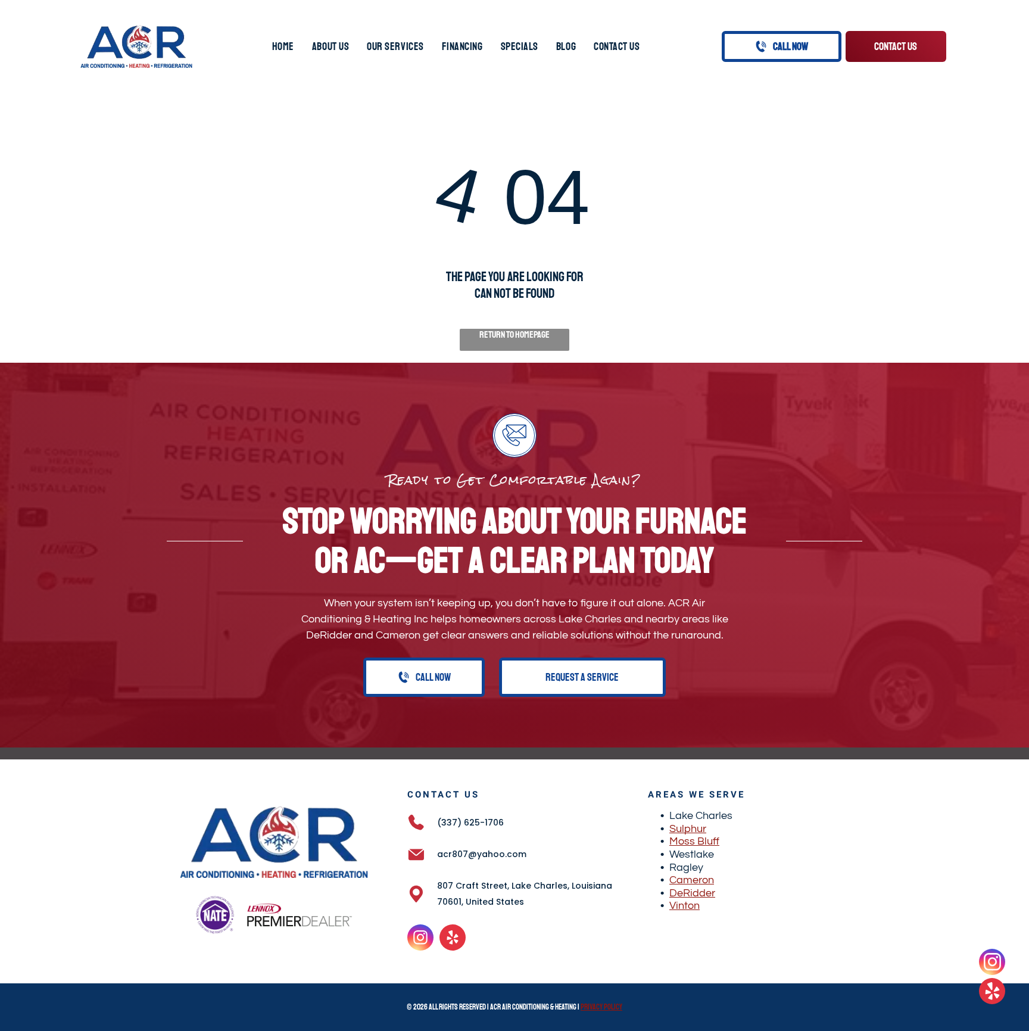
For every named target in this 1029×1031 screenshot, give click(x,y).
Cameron (691, 880)
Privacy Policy (601, 1007)
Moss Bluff (694, 841)
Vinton (684, 905)
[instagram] (420, 939)
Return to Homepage (514, 335)
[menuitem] (283, 46)
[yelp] (452, 939)
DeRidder (692, 893)
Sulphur (687, 828)
